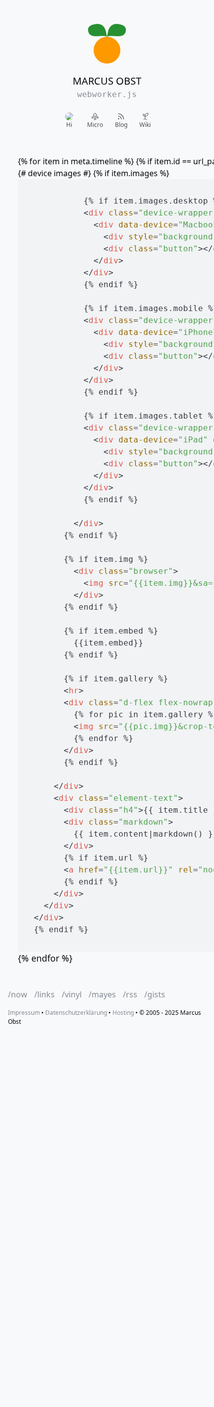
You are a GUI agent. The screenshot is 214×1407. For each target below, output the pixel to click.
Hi (69, 124)
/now (17, 994)
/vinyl (72, 994)
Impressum (24, 1012)
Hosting (123, 1012)
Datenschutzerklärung (76, 1012)
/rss (130, 994)
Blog (121, 124)
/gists (154, 994)
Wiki (145, 124)
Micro (95, 124)
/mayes (102, 994)
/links (44, 994)
